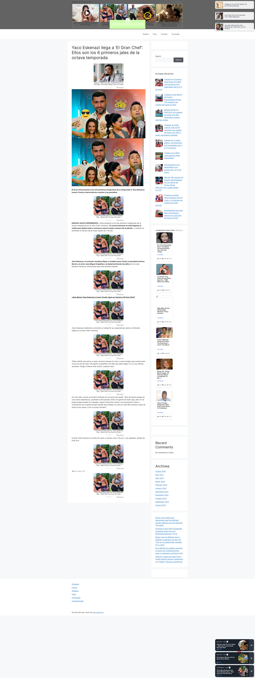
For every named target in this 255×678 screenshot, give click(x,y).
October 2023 (161, 498)
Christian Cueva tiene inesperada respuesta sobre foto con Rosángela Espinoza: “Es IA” (168, 531)
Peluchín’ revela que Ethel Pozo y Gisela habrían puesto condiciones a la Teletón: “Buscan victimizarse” (169, 559)
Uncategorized (77, 601)
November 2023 (161, 495)
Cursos (74, 588)
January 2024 (160, 488)
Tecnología (175, 34)
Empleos (146, 34)
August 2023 (160, 505)
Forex (155, 34)
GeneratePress (98, 612)
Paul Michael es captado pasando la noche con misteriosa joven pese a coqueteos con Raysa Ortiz (169, 550)
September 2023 (162, 502)
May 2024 (159, 475)
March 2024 (160, 482)
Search (158, 56)
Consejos (164, 34)
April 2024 (159, 478)
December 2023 (161, 492)
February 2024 (161, 485)
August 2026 (160, 471)
